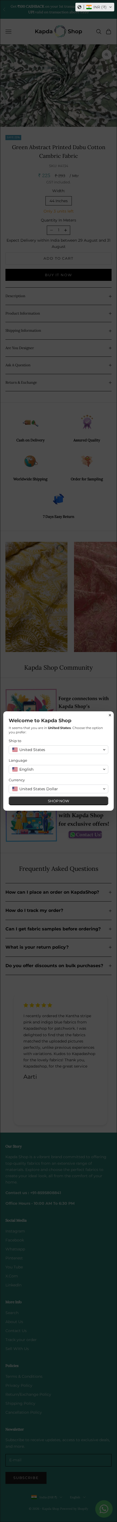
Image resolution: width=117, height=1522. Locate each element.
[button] (94, 7)
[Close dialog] (110, 715)
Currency (17, 780)
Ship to (15, 741)
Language (18, 760)
